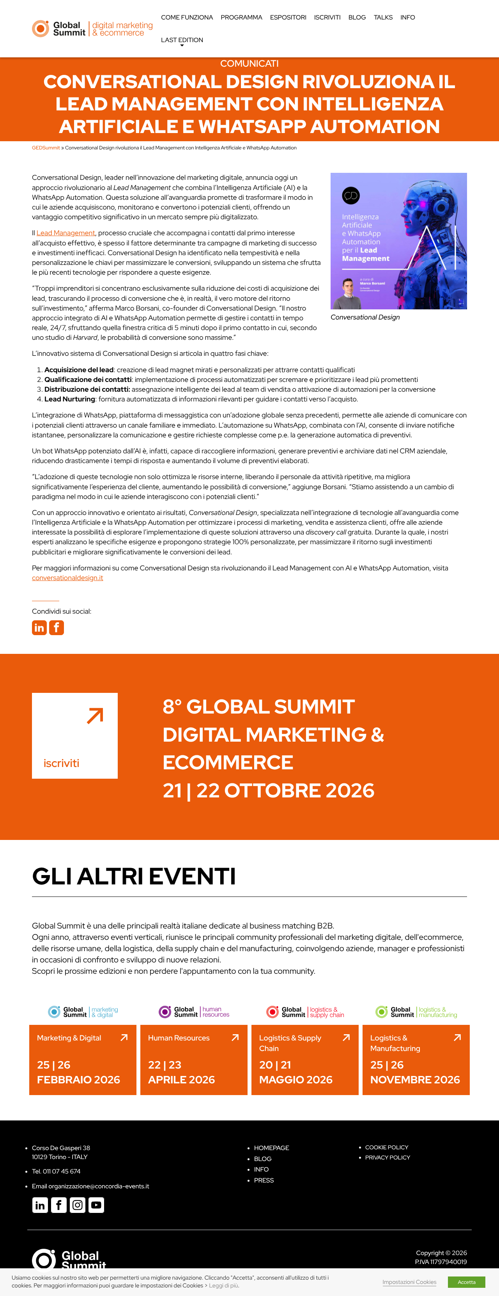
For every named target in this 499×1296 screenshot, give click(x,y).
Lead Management (66, 233)
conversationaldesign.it (67, 577)
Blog (357, 17)
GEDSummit (46, 147)
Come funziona (187, 17)
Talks (383, 17)
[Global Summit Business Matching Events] (69, 1260)
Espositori (288, 17)
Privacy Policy (387, 1157)
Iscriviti (327, 17)
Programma (241, 17)
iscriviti (61, 763)
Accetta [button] (467, 1282)
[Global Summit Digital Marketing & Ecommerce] (92, 28)
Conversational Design (365, 317)
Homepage (271, 1148)
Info (407, 17)
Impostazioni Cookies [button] (410, 1282)
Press (264, 1180)
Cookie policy (387, 1147)
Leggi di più (223, 1285)
